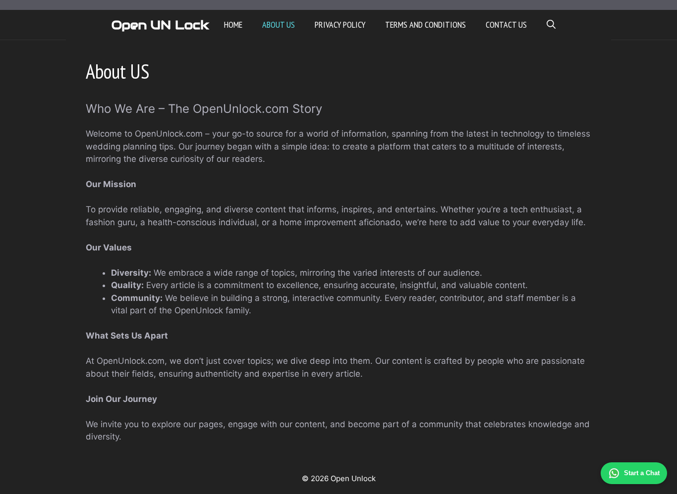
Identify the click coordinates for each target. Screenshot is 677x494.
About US (278, 24)
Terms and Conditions (425, 24)
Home (233, 24)
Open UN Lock (160, 25)
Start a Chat (642, 473)
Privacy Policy (340, 24)
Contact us (506, 24)
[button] (551, 25)
